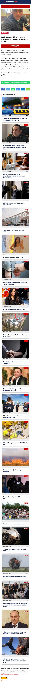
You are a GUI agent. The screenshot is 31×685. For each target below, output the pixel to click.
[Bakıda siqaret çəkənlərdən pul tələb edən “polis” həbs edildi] (15, 271)
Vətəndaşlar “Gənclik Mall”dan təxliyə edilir (14, 231)
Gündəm (26, 97)
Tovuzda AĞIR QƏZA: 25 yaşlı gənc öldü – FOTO (15, 550)
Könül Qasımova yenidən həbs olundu (14, 309)
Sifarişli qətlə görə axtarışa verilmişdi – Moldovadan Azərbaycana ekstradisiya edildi (14, 660)
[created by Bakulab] (3, 680)
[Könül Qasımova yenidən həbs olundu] (15, 298)
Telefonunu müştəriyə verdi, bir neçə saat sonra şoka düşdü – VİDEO (15, 119)
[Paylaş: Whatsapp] (13, 89)
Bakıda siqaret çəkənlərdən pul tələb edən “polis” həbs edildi (15, 283)
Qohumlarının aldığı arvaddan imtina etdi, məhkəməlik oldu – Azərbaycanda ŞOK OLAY (15, 605)
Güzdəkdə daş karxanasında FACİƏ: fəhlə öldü (15, 443)
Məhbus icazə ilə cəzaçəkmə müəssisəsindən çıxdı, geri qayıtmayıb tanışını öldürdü (14, 176)
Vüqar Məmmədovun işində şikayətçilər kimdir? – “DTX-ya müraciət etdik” (14, 632)
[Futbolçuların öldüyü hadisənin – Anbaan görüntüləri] (15, 323)
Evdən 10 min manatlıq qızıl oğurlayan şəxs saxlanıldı (14, 203)
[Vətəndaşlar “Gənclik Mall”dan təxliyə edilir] (15, 218)
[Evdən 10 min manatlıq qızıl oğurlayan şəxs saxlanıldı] (15, 191)
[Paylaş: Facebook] (3, 89)
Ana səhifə (3, 668)
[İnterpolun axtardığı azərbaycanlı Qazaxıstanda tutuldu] (15, 404)
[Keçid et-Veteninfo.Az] (10, 2)
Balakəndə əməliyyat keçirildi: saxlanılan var (14, 497)
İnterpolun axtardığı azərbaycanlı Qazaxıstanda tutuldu (12, 416)
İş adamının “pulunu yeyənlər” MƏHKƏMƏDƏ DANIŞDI (12, 389)
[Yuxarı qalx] (27, 681)
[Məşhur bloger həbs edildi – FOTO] (15, 245)
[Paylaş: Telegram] (23, 89)
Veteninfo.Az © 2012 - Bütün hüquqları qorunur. (9, 674)
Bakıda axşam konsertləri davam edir (14, 524)
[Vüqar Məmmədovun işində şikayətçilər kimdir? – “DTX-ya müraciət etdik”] (15, 620)
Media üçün (19, 668)
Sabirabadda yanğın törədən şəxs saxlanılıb (13, 470)
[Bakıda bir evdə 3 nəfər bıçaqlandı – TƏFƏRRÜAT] (15, 350)
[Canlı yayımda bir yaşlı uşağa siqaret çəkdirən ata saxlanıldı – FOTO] (15, 20)
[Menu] (2, 2)
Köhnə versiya (25, 668)
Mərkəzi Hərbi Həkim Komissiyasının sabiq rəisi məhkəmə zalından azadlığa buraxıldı (14, 147)
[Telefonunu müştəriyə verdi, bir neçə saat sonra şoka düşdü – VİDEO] (15, 107)
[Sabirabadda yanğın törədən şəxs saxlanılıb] (15, 458)
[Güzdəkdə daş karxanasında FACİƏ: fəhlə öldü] (15, 431)
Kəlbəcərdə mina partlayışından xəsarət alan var (14, 577)
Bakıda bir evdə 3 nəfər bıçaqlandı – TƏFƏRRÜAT (13, 362)
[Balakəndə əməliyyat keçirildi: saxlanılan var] (15, 485)
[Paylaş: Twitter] (8, 89)
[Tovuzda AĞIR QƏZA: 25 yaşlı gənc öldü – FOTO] (15, 537)
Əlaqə (14, 668)
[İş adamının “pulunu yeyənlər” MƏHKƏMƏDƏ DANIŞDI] (15, 377)
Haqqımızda (9, 668)
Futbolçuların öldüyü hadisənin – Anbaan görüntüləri (15, 335)
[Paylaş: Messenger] (18, 89)
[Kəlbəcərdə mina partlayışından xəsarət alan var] (15, 564)
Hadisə (5, 32)
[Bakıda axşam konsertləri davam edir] (15, 512)
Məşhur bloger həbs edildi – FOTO (13, 257)
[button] (28, 89)
